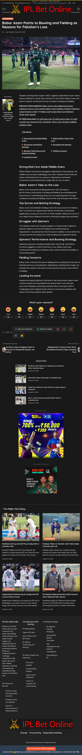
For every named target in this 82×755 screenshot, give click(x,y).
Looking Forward (30, 157)
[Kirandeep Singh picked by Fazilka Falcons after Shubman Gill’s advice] (61, 578)
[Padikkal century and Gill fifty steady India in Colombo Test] (20, 527)
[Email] (22, 335)
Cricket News (7, 18)
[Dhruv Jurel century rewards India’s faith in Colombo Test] (20, 400)
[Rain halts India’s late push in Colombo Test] (20, 379)
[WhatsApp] (64, 329)
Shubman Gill (35, 122)
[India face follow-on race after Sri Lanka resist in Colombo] (20, 390)
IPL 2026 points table (61, 119)
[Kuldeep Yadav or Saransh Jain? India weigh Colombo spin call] (61, 527)
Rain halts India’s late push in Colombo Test (44, 378)
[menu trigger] (4, 9)
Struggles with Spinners (62, 145)
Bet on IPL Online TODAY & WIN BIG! (41, 749)
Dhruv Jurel (57, 122)
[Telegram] (15, 335)
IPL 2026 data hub (44, 119)
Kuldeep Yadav (25, 125)
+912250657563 (9, 3)
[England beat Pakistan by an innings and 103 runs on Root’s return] (20, 578)
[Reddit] (70, 329)
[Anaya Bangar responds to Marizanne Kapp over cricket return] (8, 104)
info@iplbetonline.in (24, 3)
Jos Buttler (46, 122)
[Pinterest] (58, 329)
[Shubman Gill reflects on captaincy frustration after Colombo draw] (20, 368)
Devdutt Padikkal (69, 122)
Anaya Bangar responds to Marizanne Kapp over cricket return (8, 116)
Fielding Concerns (60, 151)
